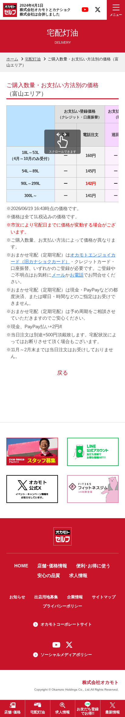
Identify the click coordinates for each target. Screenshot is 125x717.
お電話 (76, 275)
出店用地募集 (46, 597)
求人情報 (78, 575)
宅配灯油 (33, 59)
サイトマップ (104, 597)
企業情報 (75, 597)
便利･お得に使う (93, 565)
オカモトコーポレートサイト (66, 624)
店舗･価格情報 (52, 565)
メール (58, 275)
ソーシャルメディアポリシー (66, 654)
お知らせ (17, 597)
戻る (62, 373)
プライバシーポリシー (62, 606)
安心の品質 (48, 575)
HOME (21, 565)
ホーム (12, 59)
